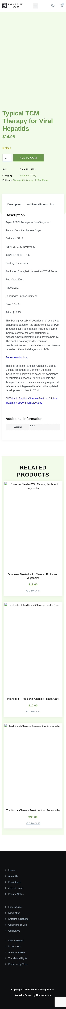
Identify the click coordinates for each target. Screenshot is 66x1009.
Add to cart (28, 157)
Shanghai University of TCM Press (30, 180)
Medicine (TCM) (28, 175)
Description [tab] (14, 204)
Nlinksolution (43, 995)
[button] (35, 5)
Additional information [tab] (40, 204)
